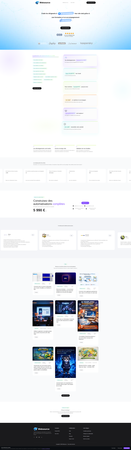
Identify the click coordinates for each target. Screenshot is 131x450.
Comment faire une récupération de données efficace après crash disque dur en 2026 (64, 384)
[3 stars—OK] (69, 33)
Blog (70, 433)
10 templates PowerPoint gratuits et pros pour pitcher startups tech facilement (87, 338)
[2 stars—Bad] (67, 33)
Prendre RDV (57, 431)
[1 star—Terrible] (66, 33)
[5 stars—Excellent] (73, 33)
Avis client (57, 433)
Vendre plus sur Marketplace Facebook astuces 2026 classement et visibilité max (65, 321)
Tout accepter (127, 448)
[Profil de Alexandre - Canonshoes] (89, 235)
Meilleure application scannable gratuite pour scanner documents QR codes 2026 (43, 333)
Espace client (71, 438)
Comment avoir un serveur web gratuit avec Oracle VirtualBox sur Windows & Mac (42, 288)
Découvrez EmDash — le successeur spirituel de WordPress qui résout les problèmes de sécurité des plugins (64, 291)
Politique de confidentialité (88, 433)
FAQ (70, 431)
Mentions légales (86, 436)
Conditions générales (87, 431)
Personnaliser (120, 448)
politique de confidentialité (46, 448)
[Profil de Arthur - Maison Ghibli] (51, 235)
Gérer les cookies (86, 438)
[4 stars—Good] (71, 33)
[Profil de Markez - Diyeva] (12, 235)
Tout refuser (113, 448)
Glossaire (71, 436)
